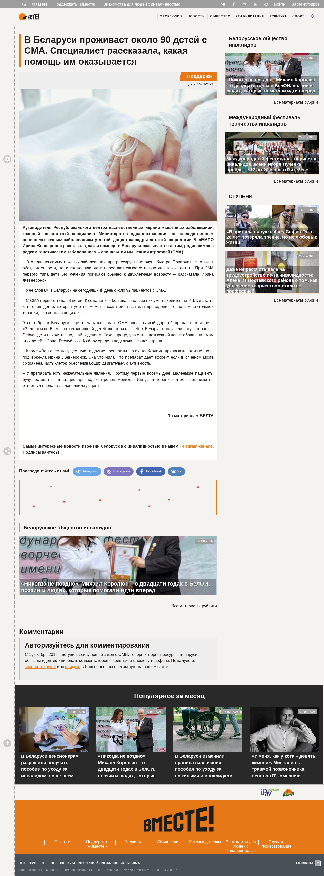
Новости (196, 16)
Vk (179, 471)
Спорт (298, 16)
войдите (72, 666)
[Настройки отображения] (24, 4)
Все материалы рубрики (194, 606)
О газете (40, 4)
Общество (220, 16)
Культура (278, 16)
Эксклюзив (171, 16)
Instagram (121, 471)
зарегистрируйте (40, 666)
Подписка (133, 842)
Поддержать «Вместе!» (75, 4)
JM (317, 863)
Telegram (90, 471)
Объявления (169, 842)
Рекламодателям (205, 842)
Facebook (153, 471)
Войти (280, 4)
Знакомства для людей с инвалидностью (142, 4)
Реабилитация (250, 16)
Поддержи (199, 76)
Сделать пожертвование (276, 844)
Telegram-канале (196, 446)
